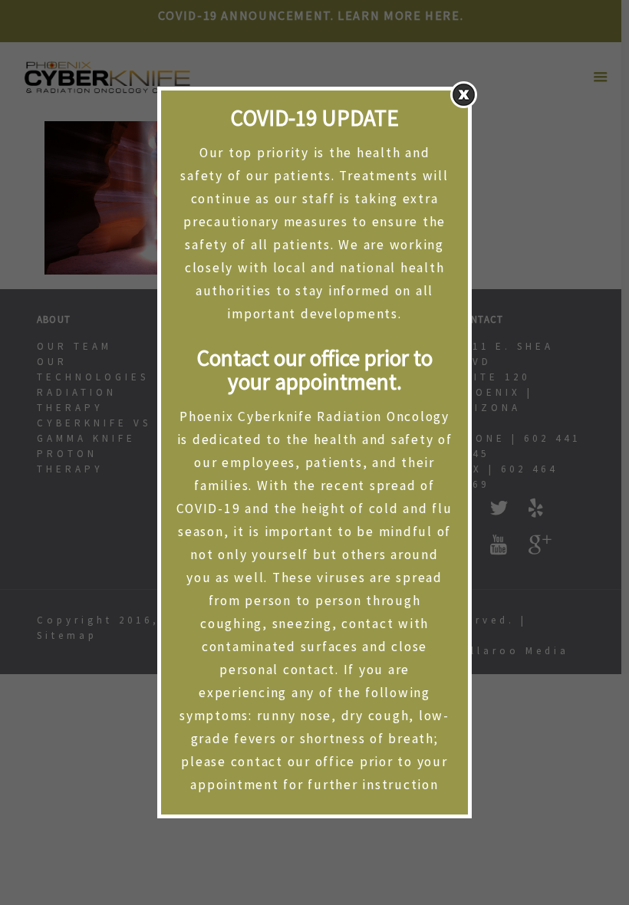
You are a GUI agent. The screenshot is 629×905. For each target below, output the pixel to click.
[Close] (463, 94)
